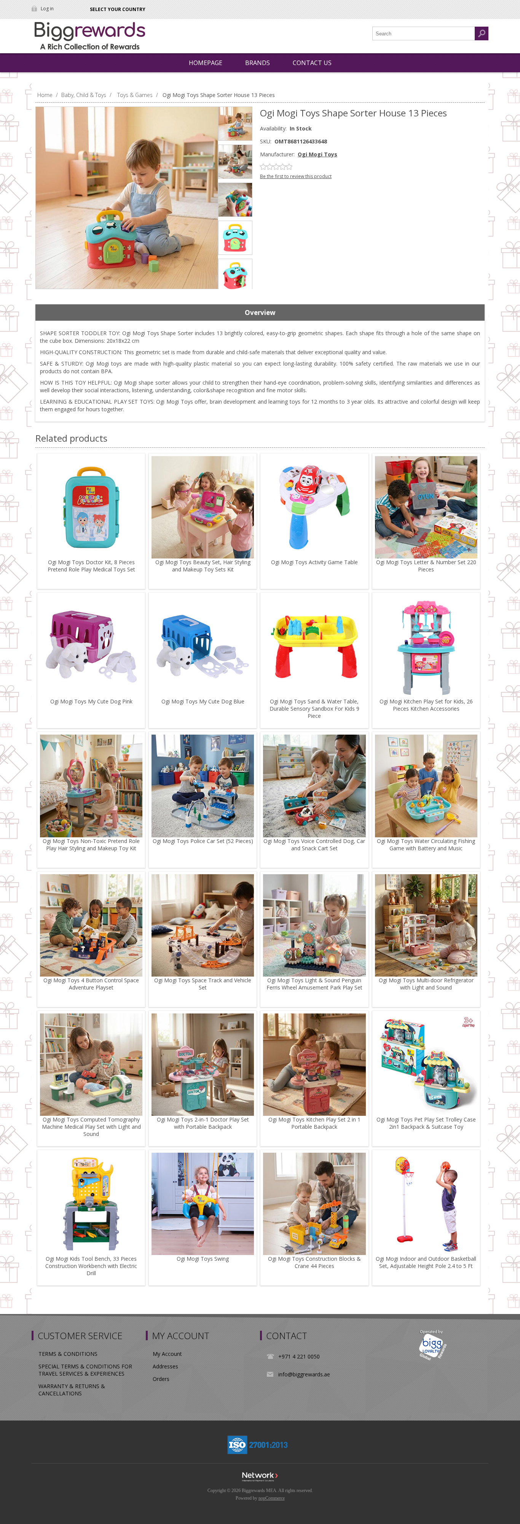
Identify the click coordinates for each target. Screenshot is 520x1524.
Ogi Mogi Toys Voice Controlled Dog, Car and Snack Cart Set (314, 844)
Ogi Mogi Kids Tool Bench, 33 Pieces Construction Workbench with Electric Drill (91, 1266)
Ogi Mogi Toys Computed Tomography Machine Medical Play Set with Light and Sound (91, 1126)
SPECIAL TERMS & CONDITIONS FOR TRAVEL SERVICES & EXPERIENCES (85, 1370)
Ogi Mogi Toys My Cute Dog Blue (202, 701)
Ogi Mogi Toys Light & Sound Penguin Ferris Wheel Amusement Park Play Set (314, 984)
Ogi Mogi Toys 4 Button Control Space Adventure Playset (91, 984)
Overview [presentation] (260, 312)
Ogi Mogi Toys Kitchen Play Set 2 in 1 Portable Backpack (314, 1123)
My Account (167, 1353)
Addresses (165, 1366)
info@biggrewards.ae (304, 1374)
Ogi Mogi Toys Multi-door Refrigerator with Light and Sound (426, 984)
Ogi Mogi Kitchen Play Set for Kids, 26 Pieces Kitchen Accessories (426, 705)
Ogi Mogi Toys (317, 154)
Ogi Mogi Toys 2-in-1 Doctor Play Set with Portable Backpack (203, 1123)
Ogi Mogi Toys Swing (203, 1258)
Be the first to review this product (296, 176)
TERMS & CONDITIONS (67, 1353)
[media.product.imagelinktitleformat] (91, 507)
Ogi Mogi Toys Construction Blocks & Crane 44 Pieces (314, 1262)
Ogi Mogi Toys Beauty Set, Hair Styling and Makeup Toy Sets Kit (202, 565)
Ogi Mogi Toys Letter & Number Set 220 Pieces (426, 565)
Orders (161, 1378)
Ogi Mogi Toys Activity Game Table (314, 562)
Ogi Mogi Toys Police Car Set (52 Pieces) (203, 841)
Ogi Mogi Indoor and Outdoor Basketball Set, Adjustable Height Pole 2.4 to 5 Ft (426, 1262)
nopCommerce (271, 1498)
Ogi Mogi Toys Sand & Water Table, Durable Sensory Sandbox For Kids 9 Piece (314, 708)
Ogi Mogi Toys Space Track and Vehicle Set (202, 984)
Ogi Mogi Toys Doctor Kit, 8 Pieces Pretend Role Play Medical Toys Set (91, 565)
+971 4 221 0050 (299, 1356)
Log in (47, 8)
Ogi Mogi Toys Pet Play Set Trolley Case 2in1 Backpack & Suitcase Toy (426, 1123)
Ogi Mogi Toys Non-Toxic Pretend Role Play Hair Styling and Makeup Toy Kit (91, 844)
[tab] (260, 312)
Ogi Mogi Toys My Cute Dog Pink (91, 701)
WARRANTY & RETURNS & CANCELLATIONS (71, 1389)
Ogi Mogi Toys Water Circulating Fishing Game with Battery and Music (426, 844)
